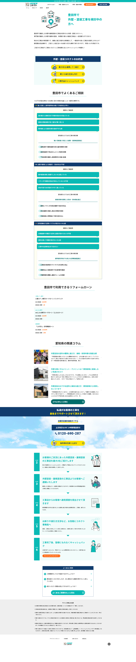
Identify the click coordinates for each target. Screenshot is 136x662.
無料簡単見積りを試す (68, 443)
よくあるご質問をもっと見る (63, 592)
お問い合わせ (75, 638)
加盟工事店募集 (103, 4)
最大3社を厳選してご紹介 (69, 67)
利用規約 (66, 638)
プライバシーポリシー (55, 638)
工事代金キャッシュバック (68, 81)
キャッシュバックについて (51, 556)
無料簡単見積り (90, 4)
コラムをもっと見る (60, 401)
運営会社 (84, 638)
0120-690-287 (69, 433)
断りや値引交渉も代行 (68, 74)
